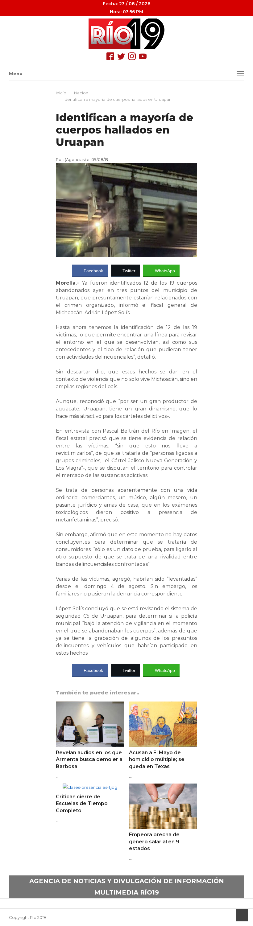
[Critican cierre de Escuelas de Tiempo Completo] (90, 787)
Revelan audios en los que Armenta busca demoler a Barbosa (89, 759)
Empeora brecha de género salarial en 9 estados (154, 841)
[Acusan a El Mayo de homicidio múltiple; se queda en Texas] (163, 705)
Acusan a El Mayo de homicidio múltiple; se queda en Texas (157, 759)
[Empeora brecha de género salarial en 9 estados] (163, 787)
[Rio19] (126, 34)
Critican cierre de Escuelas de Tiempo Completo (82, 803)
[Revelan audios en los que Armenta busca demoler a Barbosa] (90, 705)
